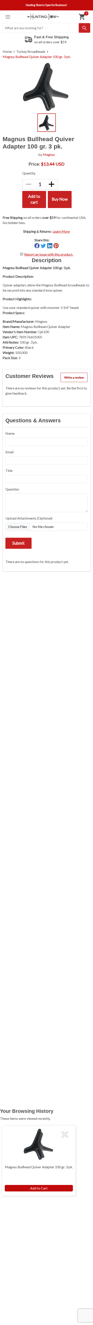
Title (9, 470)
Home (7, 51)
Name (9, 433)
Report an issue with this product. (48, 254)
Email (9, 452)
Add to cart (34, 199)
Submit (18, 543)
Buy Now (60, 199)
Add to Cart (39, 1188)
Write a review (74, 377)
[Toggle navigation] (8, 16)
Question (12, 489)
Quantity (28, 173)
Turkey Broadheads (30, 51)
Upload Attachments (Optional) (28, 518)
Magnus (49, 154)
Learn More (61, 231)
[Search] (84, 28)
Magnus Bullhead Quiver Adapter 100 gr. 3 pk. (37, 57)
